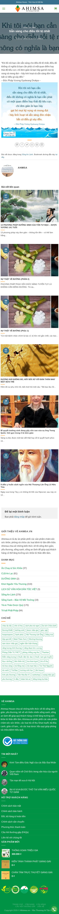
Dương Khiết (7, 630)
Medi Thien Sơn (20, 639)
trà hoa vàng (7, 666)
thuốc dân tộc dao (25, 657)
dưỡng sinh (19, 630)
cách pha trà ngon (32, 626)
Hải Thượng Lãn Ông (34, 635)
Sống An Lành (29, 27)
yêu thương (7, 679)
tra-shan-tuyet (32, 661)
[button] (3, 8)
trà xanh (5, 670)
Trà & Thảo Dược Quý (12, 605)
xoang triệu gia (48, 675)
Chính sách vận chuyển (12, 822)
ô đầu (16, 679)
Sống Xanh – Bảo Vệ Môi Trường (17, 600)
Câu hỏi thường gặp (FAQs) (15, 832)
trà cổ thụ (44, 661)
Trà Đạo (14, 670)
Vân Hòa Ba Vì (24, 675)
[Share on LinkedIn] (42, 144)
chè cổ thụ (18, 626)
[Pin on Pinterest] (37, 144)
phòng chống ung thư (31, 652)
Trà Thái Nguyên (45, 666)
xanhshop (36, 675)
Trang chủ (17, 904)
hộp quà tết (6, 639)
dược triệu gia (32, 630)
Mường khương (35, 639)
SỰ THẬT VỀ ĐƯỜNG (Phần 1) (15, 331)
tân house (39, 670)
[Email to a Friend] (32, 144)
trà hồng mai (20, 666)
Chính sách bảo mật (11, 806)
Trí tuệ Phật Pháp (9, 610)
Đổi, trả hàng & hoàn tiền (13, 816)
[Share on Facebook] (22, 144)
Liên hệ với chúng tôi (11, 837)
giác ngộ (44, 630)
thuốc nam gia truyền (43, 657)
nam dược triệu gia (9, 643)
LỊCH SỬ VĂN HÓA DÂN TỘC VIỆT (19, 589)
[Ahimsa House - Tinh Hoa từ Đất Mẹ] (29, 9)
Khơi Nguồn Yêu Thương (13, 584)
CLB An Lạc (7, 573)
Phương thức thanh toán (13, 827)
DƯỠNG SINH (8, 579)
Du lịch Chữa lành (49, 626)
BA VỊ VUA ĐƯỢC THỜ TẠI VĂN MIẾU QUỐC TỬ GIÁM (33, 790)
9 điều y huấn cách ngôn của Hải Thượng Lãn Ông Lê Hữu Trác (28, 486)
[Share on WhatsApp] (17, 144)
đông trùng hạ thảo (40, 679)
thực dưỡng (7, 661)
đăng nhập (19, 517)
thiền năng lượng (9, 657)
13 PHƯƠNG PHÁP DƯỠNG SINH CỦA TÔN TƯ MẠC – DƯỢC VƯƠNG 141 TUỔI (29, 226)
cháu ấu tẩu (7, 626)
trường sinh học (26, 670)
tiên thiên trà (19, 661)
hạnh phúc (19, 635)
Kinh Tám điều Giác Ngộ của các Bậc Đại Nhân (33, 762)
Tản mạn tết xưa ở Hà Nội (22, 780)
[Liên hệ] (54, 909)
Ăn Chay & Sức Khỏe (11, 568)
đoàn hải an (25, 679)
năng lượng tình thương (11, 648)
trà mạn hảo (32, 666)
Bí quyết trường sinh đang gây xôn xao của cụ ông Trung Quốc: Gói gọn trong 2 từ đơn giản (28, 431)
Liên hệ (40, 906)
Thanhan (45, 652)
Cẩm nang (30, 904)
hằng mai (49, 635)
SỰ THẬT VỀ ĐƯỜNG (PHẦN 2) (15, 279)
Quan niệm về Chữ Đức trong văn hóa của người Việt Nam (33, 772)
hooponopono (7, 635)
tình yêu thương (8, 675)
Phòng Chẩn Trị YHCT (11, 652)
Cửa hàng (41, 904)
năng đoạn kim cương (33, 648)
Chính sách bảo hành (11, 811)
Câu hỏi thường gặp (25, 906)
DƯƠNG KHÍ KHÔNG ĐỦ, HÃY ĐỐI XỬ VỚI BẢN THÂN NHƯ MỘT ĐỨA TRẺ (28, 380)
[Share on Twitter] (27, 144)
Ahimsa (40, 39)
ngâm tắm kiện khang (28, 643)
